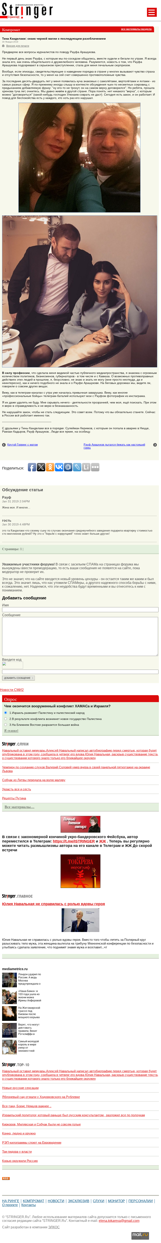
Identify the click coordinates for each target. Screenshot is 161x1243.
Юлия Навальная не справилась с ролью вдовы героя (53, 904)
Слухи (98, 1201)
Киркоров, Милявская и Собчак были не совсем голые (41, 1124)
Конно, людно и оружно (19, 1133)
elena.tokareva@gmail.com (119, 1220)
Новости (56, 1201)
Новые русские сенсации (20, 1088)
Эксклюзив (78, 1201)
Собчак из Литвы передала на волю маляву (33, 780)
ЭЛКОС (54, 1227)
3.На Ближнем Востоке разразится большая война (44, 724)
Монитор (116, 1201)
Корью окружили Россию (20, 1161)
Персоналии (141, 1201)
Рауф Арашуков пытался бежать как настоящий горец (114, 446)
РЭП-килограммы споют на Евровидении (31, 1142)
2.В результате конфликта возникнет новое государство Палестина (55, 719)
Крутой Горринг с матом (22, 444)
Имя (5, 605)
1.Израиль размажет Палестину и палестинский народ (46, 712)
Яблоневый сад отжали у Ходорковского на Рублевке (41, 1097)
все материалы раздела (136, 29)
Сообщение (11, 615)
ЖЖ (102, 841)
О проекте (10, 1205)
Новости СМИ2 (12, 690)
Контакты (28, 1205)
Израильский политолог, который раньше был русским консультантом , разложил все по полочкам (73, 1115)
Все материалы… (19, 807)
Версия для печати (17, 45)
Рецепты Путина (14, 798)
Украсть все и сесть (16, 789)
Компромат (33, 1201)
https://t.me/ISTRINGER (74, 841)
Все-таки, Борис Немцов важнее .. (26, 1106)
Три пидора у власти (17, 1151)
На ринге (10, 1201)
